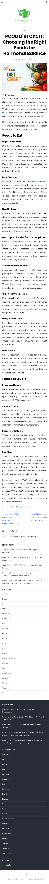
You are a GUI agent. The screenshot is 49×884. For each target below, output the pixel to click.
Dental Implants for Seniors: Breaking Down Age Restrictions (37, 517)
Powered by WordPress (15, 879)
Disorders (5, 629)
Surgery (5, 678)
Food (4, 648)
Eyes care (5, 638)
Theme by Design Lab (34, 879)
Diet (24, 30)
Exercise (5, 633)
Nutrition (5, 663)
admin (34, 59)
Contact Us (6, 865)
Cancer (4, 604)
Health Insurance (8, 658)
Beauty (4, 599)
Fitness (4, 643)
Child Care (6, 614)
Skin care (5, 668)
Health (4, 653)
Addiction (5, 594)
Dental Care (6, 619)
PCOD (5, 112)
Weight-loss (6, 693)
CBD (3, 609)
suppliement (6, 673)
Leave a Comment (25, 507)
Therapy (5, 683)
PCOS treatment (38, 181)
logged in (16, 536)
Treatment (6, 688)
